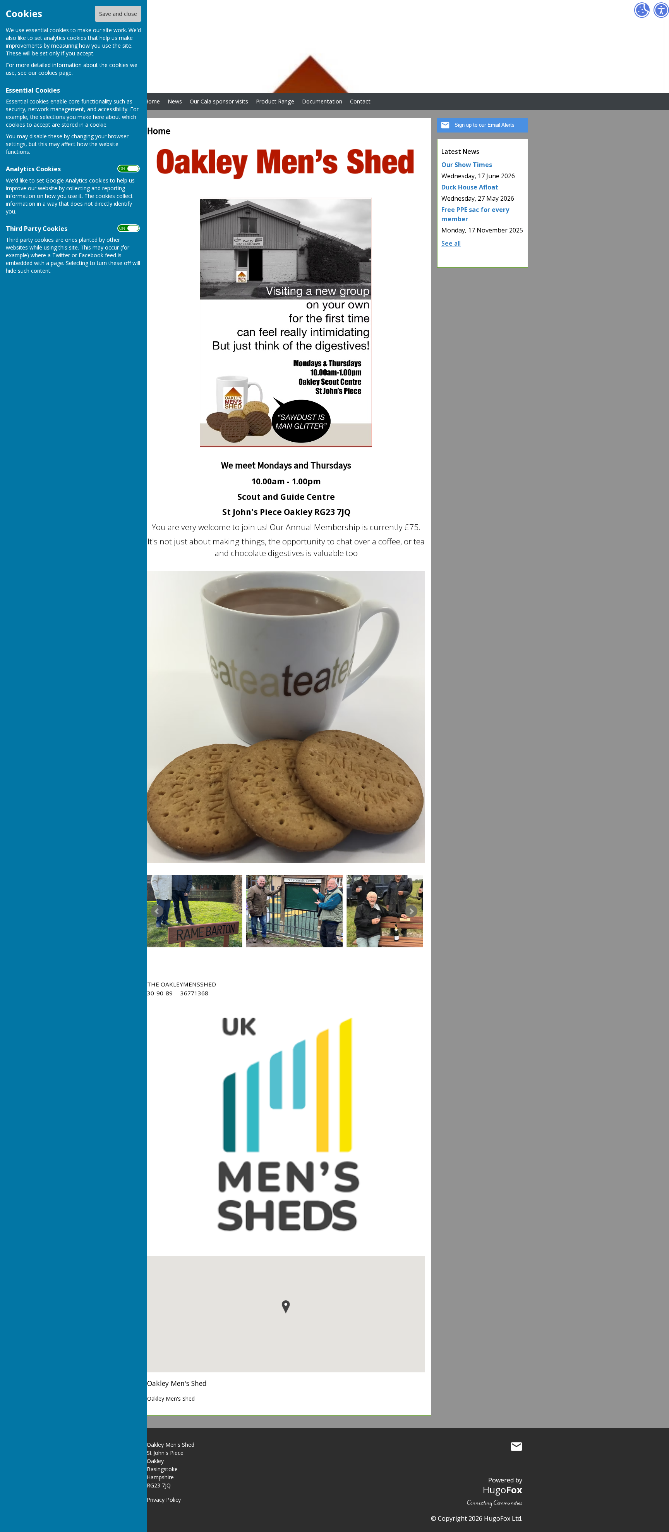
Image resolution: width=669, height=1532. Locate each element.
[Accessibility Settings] (661, 10)
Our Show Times (466, 164)
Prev (157, 911)
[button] (285, 1307)
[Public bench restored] (294, 911)
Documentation (322, 101)
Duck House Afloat (469, 187)
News (175, 101)
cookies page (55, 72)
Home (152, 101)
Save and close (118, 13)
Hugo (502, 1489)
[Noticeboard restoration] (193, 911)
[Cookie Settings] (642, 10)
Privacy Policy (164, 1499)
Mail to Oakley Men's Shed (516, 1446)
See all (451, 243)
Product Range (275, 101)
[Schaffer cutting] (395, 911)
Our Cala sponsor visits (219, 101)
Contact (360, 101)
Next (411, 911)
